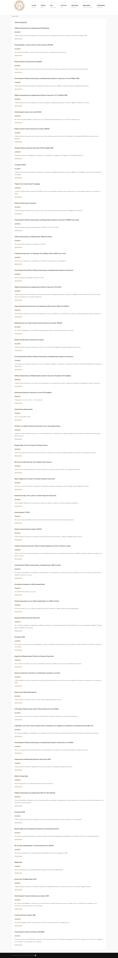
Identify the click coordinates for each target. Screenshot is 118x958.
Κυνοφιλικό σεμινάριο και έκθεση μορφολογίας (30, 584)
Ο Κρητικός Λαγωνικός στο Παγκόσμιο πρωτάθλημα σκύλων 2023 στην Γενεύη (40, 253)
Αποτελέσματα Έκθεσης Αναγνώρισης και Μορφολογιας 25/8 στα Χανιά (38, 565)
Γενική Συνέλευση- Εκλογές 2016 (25, 915)
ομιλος (43, 6)
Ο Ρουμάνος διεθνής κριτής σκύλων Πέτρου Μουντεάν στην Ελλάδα (37, 709)
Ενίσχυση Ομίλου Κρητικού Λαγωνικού (27, 618)
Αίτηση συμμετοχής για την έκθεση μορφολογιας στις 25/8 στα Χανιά (37, 601)
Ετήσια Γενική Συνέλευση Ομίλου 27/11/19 (28, 529)
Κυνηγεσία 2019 (20, 637)
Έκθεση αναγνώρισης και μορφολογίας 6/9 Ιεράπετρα (32, 28)
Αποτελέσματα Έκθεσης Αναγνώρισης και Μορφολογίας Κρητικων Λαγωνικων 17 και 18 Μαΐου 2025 (47, 78)
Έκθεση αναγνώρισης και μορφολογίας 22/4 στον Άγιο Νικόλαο (35, 793)
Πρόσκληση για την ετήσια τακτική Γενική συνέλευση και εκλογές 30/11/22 (38, 323)
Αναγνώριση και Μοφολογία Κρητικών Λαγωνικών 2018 (33, 759)
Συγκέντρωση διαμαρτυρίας (24, 409)
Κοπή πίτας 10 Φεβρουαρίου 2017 (26, 879)
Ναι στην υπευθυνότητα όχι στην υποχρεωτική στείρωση (33, 462)
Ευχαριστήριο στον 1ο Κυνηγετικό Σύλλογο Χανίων (31, 445)
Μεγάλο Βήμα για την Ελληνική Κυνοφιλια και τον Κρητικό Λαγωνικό (37, 829)
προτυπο (64, 6)
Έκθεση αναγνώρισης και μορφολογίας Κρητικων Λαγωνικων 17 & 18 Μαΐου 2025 (41, 95)
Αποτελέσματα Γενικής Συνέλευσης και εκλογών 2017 (32, 896)
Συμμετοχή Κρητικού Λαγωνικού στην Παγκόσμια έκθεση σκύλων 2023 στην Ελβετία (42, 306)
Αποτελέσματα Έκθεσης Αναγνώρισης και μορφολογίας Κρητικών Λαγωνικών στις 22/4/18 (44, 742)
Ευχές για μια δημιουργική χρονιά (25, 692)
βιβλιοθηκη (87, 6)
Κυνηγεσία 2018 (20, 812)
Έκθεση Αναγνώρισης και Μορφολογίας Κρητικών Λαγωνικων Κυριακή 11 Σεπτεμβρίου (43, 375)
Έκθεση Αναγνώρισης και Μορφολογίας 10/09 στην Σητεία (33, 236)
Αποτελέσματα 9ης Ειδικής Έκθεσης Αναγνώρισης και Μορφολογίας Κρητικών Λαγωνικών (44, 270)
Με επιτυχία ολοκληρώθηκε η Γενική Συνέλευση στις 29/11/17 (34, 845)
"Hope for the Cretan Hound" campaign (27, 184)
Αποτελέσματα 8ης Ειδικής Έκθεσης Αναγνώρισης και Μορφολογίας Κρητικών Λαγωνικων (44, 356)
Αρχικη (34, 6)
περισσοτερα (18, 39)
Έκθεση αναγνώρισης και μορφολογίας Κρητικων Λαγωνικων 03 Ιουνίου (38, 287)
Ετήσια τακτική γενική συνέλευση (25, 203)
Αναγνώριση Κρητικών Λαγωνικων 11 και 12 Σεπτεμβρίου (33, 392)
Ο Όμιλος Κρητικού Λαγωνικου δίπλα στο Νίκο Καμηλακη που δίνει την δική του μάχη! (43, 546)
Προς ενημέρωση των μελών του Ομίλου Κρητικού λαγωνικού (35, 479)
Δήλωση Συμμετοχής (21, 776)
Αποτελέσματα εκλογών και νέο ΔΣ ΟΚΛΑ (28, 112)
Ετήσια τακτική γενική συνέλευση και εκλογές (29, 340)
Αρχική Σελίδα (15, 16)
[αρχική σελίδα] (19, 5)
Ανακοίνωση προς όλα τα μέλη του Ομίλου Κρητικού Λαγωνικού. (36, 495)
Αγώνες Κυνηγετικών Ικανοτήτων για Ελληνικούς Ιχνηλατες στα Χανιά (37, 673)
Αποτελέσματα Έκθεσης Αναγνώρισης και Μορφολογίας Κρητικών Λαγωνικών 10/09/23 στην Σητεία (47, 220)
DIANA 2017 (18, 862)
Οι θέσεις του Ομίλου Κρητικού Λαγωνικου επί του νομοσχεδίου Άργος (37, 426)
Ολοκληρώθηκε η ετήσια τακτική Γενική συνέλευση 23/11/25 (34, 45)
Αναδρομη (74, 6)
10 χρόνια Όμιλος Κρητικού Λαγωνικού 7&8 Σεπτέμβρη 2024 (34, 148)
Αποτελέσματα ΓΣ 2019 (22, 512)
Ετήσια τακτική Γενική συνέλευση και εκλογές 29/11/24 (32, 129)
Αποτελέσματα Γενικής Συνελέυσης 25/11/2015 (29, 932)
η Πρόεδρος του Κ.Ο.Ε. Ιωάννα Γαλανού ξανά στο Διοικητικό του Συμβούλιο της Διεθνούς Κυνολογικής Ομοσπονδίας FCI (54, 725)
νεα (53, 6)
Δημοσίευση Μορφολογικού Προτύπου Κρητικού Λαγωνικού (34, 656)
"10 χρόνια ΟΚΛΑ (20, 165)
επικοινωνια (101, 6)
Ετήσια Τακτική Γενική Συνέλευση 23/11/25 (28, 61)
